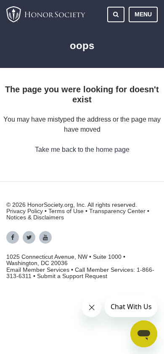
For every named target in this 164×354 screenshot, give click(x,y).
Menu (143, 14)
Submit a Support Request (72, 276)
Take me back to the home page (82, 149)
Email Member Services (37, 269)
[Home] (45, 14)
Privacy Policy (24, 211)
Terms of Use (66, 211)
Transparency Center (117, 211)
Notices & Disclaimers (35, 217)
